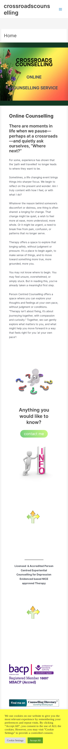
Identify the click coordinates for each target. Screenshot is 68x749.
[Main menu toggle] (60, 9)
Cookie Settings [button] (15, 740)
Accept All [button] (35, 740)
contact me (34, 433)
